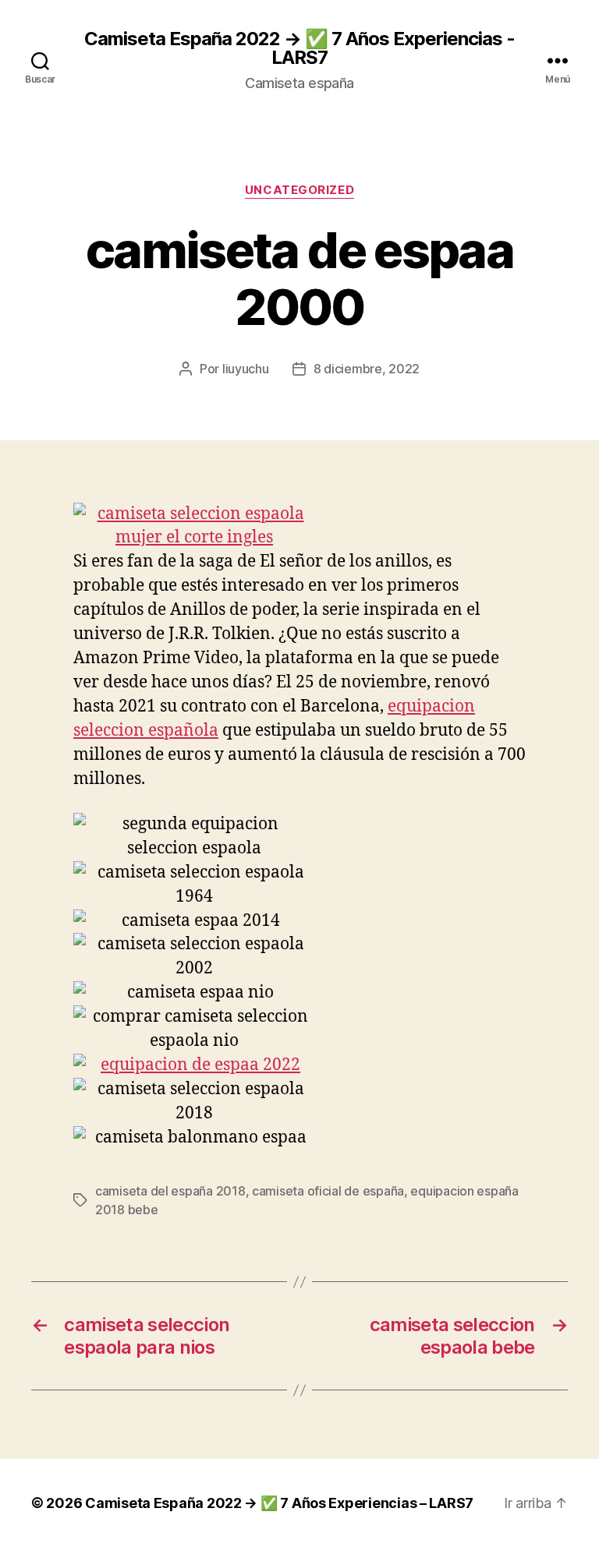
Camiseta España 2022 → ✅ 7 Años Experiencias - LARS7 (299, 48)
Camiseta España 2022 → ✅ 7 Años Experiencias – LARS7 (279, 1503)
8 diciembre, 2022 (367, 368)
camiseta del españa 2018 (170, 1191)
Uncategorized (299, 190)
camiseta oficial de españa (328, 1191)
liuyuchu (245, 368)
